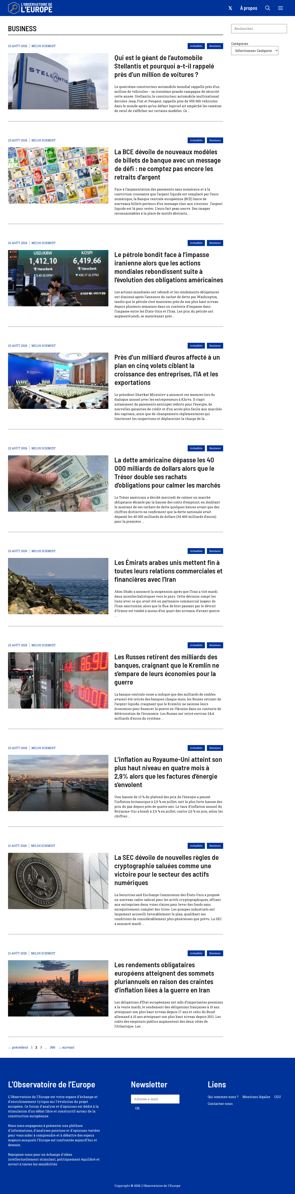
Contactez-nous (220, 1103)
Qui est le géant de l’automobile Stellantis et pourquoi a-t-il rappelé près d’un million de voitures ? (164, 65)
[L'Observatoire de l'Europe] (30, 8)
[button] (267, 8)
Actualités (196, 46)
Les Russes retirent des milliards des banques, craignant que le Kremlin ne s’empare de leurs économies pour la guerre (166, 669)
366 (53, 1047)
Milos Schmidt (44, 46)
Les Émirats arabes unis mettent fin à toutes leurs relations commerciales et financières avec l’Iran (168, 570)
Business (215, 46)
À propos (248, 8)
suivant (66, 1047)
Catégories (239, 43)
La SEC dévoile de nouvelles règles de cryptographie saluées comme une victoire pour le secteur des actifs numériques (166, 869)
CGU (277, 1097)
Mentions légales (256, 1097)
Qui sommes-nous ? (223, 1097)
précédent (18, 1047)
